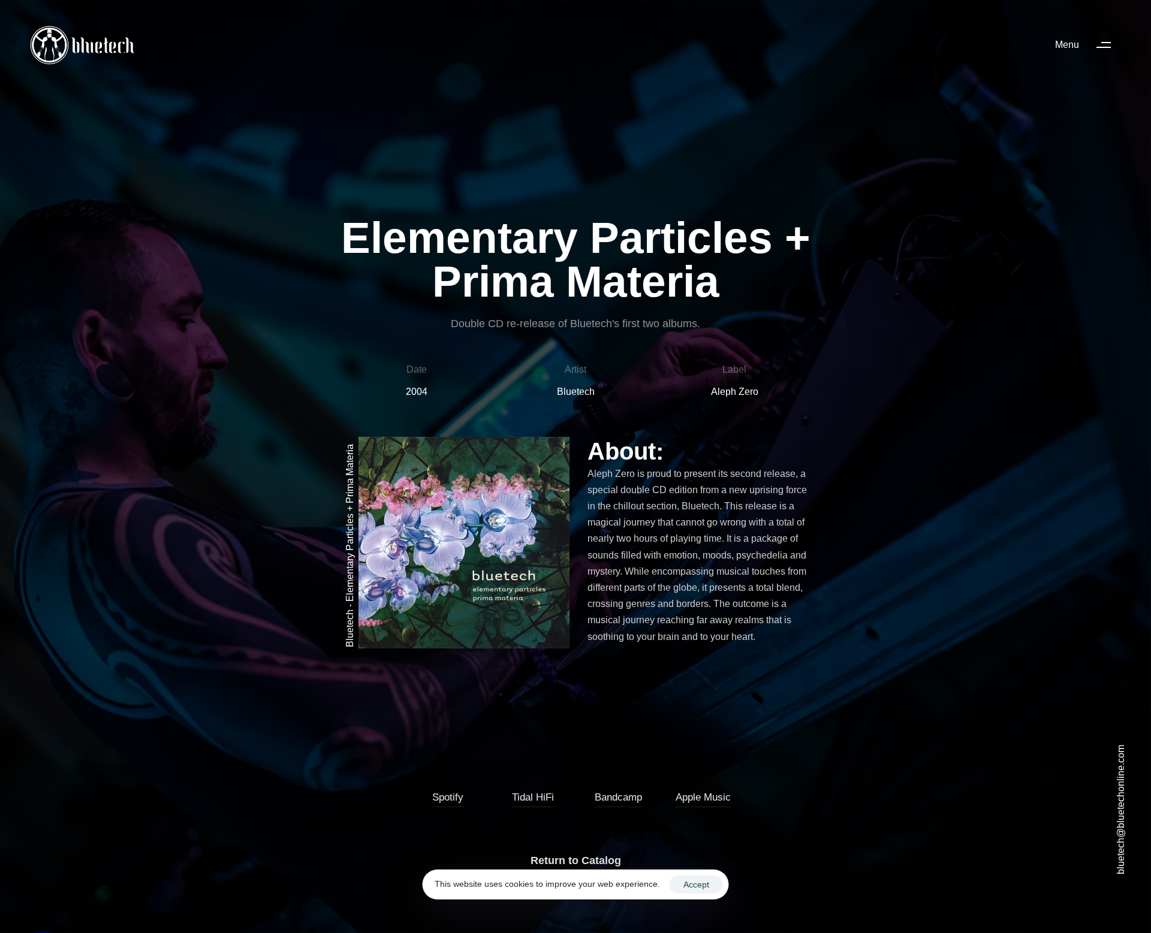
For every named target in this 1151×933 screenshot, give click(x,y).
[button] (1088, 45)
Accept (696, 884)
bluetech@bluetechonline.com (1121, 809)
